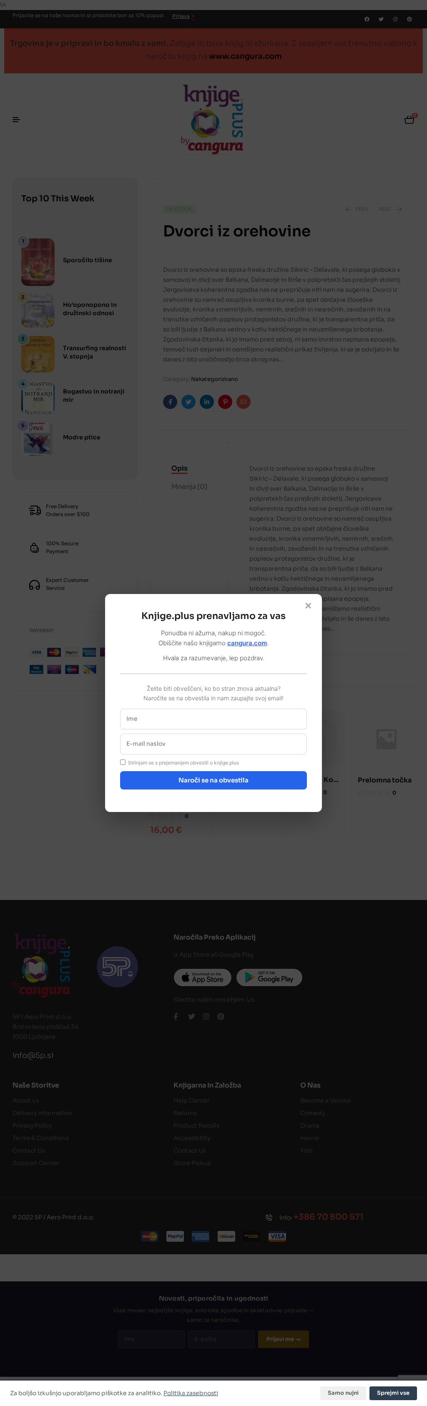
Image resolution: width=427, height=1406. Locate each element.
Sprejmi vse (393, 1392)
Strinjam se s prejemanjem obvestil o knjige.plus (183, 762)
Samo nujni (343, 1392)
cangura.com (247, 643)
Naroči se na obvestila (213, 780)
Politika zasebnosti (190, 1393)
